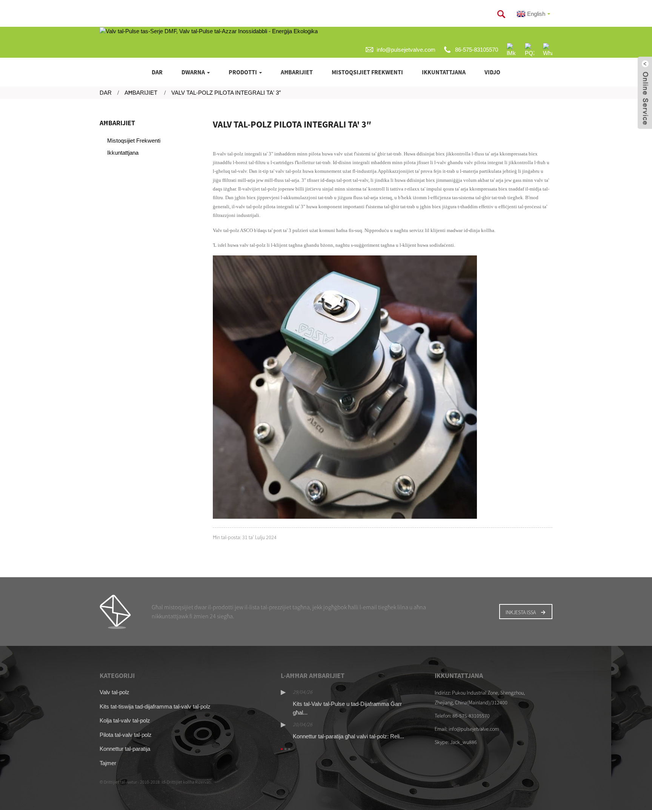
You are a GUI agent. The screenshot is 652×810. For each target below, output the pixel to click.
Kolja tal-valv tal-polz (125, 720)
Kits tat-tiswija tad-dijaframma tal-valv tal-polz (155, 706)
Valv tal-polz (114, 692)
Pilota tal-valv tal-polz (126, 735)
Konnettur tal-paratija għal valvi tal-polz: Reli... (348, 736)
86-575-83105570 (476, 49)
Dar (157, 72)
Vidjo (492, 72)
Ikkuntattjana (444, 72)
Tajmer (108, 763)
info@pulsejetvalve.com (406, 49)
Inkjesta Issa (521, 612)
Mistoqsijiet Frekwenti (367, 72)
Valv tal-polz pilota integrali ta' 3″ (226, 92)
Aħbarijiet (297, 72)
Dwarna (193, 72)
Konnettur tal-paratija (125, 748)
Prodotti (243, 72)
